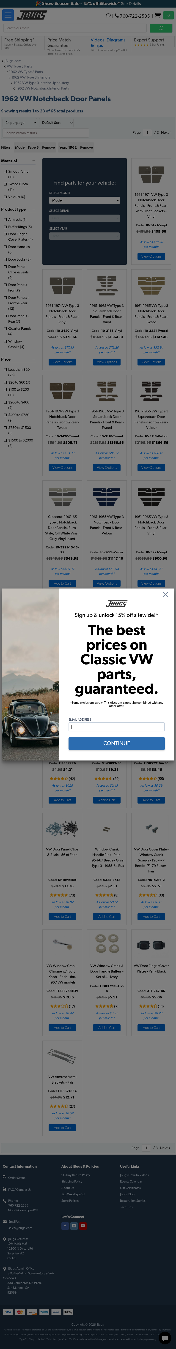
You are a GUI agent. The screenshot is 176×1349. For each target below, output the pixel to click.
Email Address (80, 719)
